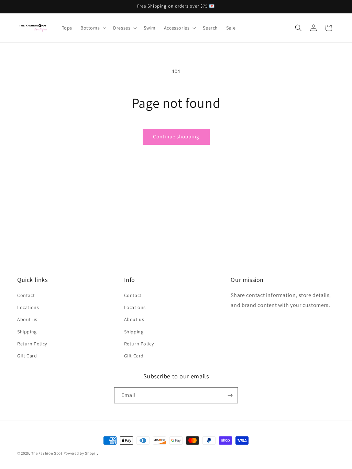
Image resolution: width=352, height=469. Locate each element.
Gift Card (27, 356)
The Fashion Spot (47, 453)
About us (27, 319)
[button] (92, 28)
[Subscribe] (230, 395)
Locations (28, 307)
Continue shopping (176, 136)
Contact (26, 295)
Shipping (27, 332)
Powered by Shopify (81, 453)
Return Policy (32, 344)
